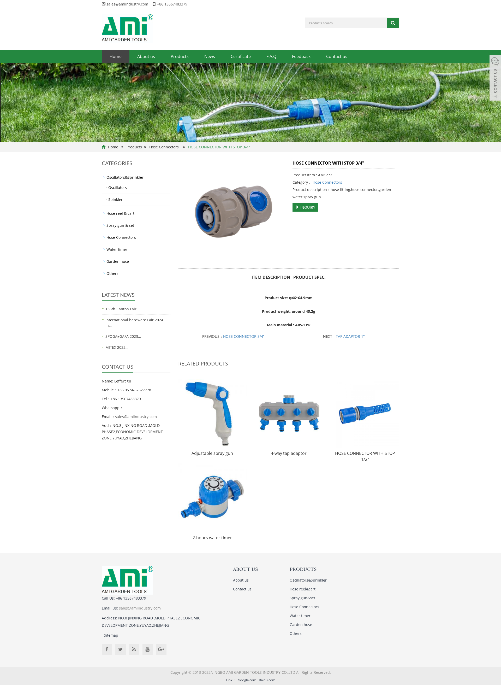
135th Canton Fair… (122, 308)
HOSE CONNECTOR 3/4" (244, 336)
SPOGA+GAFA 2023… (123, 336)
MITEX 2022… (116, 347)
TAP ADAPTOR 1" (350, 336)
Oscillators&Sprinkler (125, 177)
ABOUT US (245, 569)
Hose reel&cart (302, 589)
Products (180, 56)
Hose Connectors (164, 146)
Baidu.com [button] (267, 680)
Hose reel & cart (120, 213)
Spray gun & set (120, 225)
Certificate (241, 56)
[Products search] (393, 23)
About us (146, 56)
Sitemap (111, 635)
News (209, 56)
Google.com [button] (247, 680)
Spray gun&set (302, 597)
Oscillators (117, 187)
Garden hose (117, 261)
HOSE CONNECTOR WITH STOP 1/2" (365, 456)
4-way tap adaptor (289, 453)
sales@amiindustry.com (127, 4)
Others (112, 273)
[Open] (495, 78)
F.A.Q (271, 56)
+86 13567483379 (172, 4)
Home (116, 56)
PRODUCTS (303, 569)
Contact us (336, 56)
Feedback (301, 56)
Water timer (116, 249)
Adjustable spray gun (212, 453)
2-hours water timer (212, 538)
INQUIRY (307, 207)
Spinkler (115, 199)
